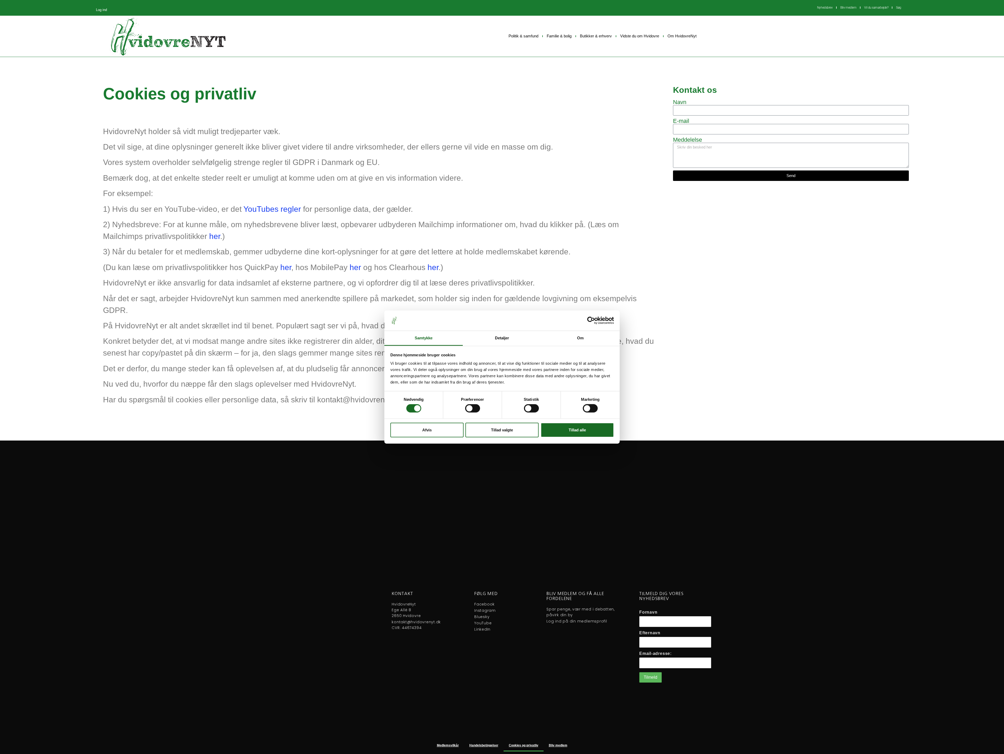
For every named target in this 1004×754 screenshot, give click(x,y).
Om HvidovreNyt (682, 36)
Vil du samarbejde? (876, 7)
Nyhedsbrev (825, 7)
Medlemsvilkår (448, 745)
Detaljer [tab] (502, 338)
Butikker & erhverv (596, 36)
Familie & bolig (559, 36)
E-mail (681, 121)
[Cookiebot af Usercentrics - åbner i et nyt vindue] (591, 320)
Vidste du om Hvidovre (639, 36)
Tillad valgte (502, 429)
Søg (898, 7)
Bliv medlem (848, 7)
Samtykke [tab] (424, 338)
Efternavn (649, 633)
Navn (679, 102)
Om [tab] (580, 338)
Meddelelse (687, 140)
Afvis (427, 429)
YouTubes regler (272, 209)
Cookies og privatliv (523, 745)
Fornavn (648, 612)
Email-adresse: (655, 653)
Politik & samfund (523, 36)
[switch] (472, 408)
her (214, 236)
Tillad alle (577, 429)
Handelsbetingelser (483, 745)
